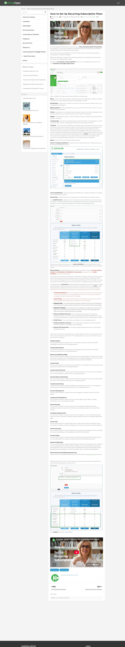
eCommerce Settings (29, 17)
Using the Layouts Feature (30, 75)
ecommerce (54, 570)
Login (56, 598)
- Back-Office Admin (29, 56)
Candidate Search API (29, 98)
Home (23, 9)
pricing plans (64, 570)
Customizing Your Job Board (31, 34)
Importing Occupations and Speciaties (34, 79)
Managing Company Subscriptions (33, 84)
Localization (26, 21)
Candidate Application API (30, 71)
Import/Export (27, 26)
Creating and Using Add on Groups (33, 88)
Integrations (26, 39)
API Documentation (28, 30)
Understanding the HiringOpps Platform (34, 52)
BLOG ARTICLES (27, 43)
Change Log (26, 47)
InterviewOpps (90, 454)
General (25, 60)
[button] (52, 18)
